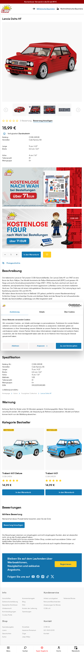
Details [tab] (42, 312)
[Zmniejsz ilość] (4, 254)
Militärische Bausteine (46, 9)
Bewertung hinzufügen (42, 121)
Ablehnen (15, 346)
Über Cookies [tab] (69, 312)
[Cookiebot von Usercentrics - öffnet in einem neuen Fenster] (70, 305)
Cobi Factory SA (35, 140)
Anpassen (41, 346)
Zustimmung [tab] (14, 312)
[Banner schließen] (80, 305)
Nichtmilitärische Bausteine (71, 9)
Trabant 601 (51, 473)
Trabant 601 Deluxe (12, 473)
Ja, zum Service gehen (68, 346)
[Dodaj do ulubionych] (47, 255)
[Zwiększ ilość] (18, 254)
